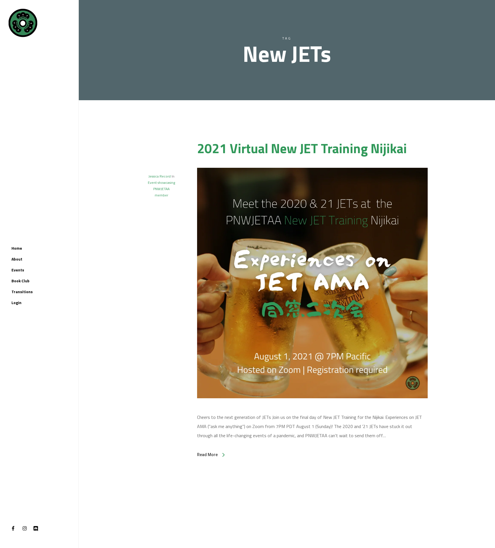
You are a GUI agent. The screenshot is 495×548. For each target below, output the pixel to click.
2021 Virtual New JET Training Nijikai (302, 148)
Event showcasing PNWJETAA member (161, 189)
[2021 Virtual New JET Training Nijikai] (312, 408)
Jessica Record (159, 176)
